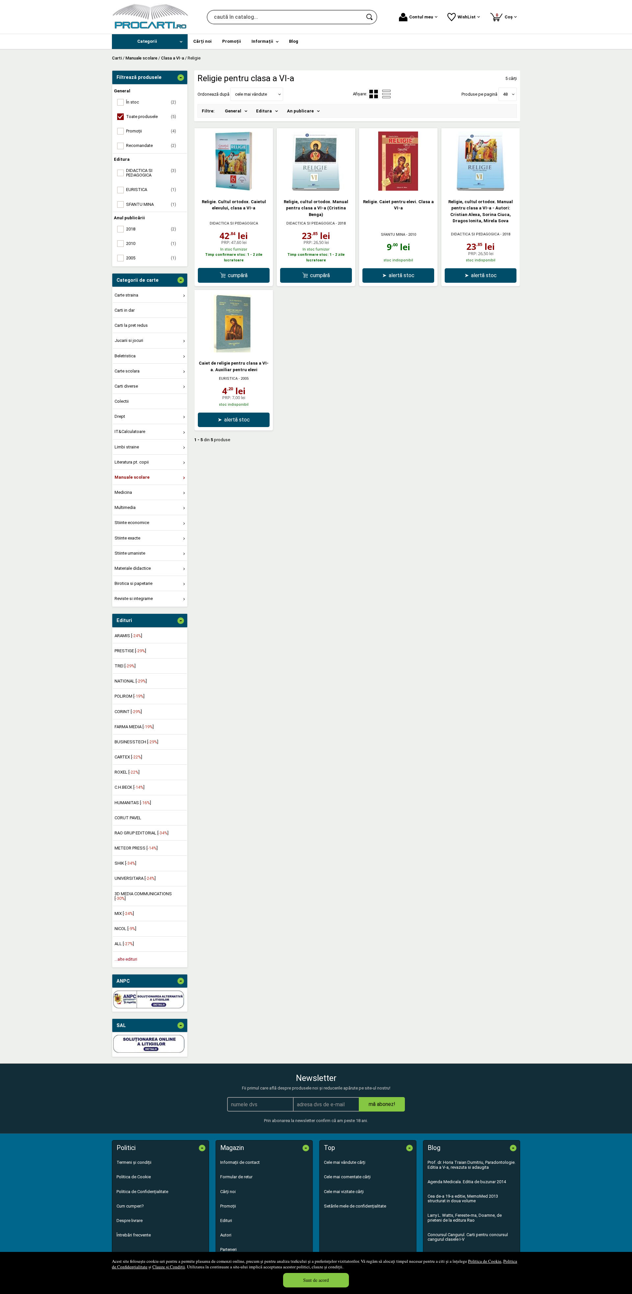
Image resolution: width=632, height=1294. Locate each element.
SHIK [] (125, 863)
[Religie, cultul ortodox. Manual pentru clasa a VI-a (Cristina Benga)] (316, 189)
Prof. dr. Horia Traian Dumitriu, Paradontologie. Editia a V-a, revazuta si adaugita (471, 1164)
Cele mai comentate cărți (347, 1176)
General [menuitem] (233, 110)
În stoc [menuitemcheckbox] (151, 102)
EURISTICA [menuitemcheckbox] (151, 189)
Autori (225, 1235)
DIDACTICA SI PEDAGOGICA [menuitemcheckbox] (151, 173)
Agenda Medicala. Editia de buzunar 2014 (467, 1181)
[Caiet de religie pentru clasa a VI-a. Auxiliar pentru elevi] (233, 350)
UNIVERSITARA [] (135, 878)
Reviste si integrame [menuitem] (134, 598)
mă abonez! (382, 1104)
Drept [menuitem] (120, 416)
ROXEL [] (127, 772)
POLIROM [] (130, 696)
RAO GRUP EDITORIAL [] (142, 832)
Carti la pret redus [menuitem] (131, 325)
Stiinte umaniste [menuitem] (130, 553)
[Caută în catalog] (370, 17)
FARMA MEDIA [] (134, 726)
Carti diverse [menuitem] (126, 386)
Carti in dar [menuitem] (125, 310)
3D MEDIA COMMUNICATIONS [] (143, 896)
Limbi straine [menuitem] (127, 446)
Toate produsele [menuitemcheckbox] (151, 116)
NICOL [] (125, 928)
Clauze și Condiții (168, 1267)
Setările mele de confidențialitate (355, 1206)
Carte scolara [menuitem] (127, 371)
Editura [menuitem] (264, 110)
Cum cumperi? (130, 1206)
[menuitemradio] (386, 94)
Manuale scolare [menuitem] (132, 477)
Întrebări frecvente (134, 1235)
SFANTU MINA (393, 234)
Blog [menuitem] (293, 41)
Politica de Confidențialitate (142, 1191)
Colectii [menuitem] (122, 401)
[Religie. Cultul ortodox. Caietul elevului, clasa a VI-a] (233, 189)
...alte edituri (126, 959)
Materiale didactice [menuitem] (133, 568)
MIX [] (124, 913)
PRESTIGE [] (130, 650)
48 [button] (505, 94)
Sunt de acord (316, 1280)
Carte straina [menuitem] (126, 295)
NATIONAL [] (131, 681)
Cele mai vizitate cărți (344, 1191)
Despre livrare (130, 1220)
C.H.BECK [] (130, 787)
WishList (467, 16)
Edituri (226, 1220)
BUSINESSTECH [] (136, 741)
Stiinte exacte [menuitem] (127, 538)
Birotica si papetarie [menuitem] (133, 583)
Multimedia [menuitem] (125, 507)
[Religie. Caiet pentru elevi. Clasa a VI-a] (398, 189)
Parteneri (228, 1249)
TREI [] (125, 665)
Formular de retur (236, 1176)
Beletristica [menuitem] (125, 355)
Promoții (228, 1206)
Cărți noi (228, 1191)
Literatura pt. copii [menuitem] (132, 462)
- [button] (181, 77)
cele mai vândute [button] (251, 94)
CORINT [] (128, 711)
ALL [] (124, 943)
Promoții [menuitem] (231, 41)
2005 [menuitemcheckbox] (151, 257)
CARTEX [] (128, 757)
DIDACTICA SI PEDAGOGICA (234, 223)
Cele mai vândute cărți (344, 1162)
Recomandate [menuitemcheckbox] (151, 145)
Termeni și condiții (134, 1162)
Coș (505, 16)
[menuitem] (150, 41)
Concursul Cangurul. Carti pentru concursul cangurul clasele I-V (468, 1237)
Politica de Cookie (484, 1261)
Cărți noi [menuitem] (202, 41)
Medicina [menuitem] (123, 492)
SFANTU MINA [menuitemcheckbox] (151, 204)
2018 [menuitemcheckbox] (151, 229)
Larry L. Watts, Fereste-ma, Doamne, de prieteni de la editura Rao (465, 1217)
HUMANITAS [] (133, 802)
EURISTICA (228, 378)
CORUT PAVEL (128, 817)
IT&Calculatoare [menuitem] (130, 431)
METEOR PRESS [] (136, 848)
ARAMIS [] (128, 635)
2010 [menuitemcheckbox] (151, 243)
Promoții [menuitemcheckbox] (151, 131)
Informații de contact (240, 1162)
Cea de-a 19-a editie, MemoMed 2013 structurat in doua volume (463, 1198)
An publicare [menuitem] (300, 110)
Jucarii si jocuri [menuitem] (129, 340)
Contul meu (421, 16)
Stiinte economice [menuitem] (132, 522)
